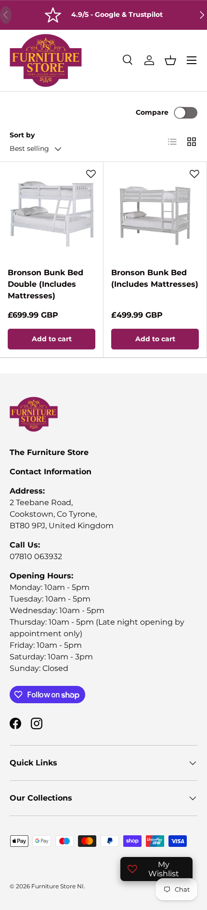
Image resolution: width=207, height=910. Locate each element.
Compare (152, 112)
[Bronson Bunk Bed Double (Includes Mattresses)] (51, 213)
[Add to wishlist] (91, 174)
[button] (170, 60)
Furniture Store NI (57, 886)
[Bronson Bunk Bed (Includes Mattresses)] (155, 213)
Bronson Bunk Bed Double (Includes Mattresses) (45, 284)
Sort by (22, 135)
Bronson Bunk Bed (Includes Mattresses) (154, 278)
